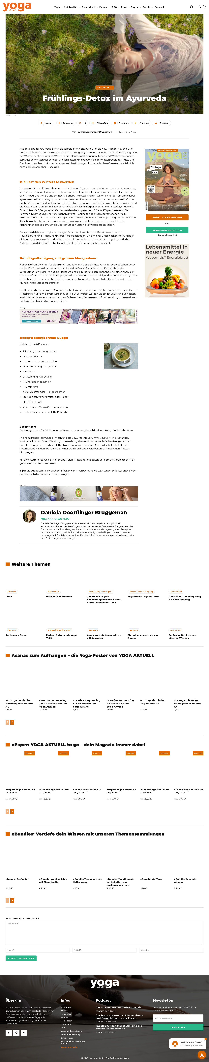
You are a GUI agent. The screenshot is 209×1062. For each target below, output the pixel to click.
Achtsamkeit (176, 592)
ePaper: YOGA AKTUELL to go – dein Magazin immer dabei (78, 744)
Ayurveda (11, 592)
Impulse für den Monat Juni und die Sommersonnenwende (119, 1027)
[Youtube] (24, 1033)
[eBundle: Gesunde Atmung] (188, 857)
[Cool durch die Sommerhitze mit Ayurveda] (104, 618)
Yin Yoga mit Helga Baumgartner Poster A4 (187, 703)
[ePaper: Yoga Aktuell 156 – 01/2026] (121, 768)
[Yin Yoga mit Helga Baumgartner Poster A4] (188, 679)
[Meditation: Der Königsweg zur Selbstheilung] (185, 579)
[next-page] (12, 722)
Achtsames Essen (16, 635)
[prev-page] (7, 722)
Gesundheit (104, 87)
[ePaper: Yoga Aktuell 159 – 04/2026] (20, 768)
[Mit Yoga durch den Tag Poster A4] (155, 679)
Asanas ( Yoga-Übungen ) (100, 592)
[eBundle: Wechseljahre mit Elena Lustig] (54, 857)
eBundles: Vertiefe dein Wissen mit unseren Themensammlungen (88, 834)
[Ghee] (23, 579)
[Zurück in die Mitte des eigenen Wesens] (185, 618)
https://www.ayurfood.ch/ (55, 518)
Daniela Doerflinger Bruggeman (94, 132)
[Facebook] (9, 1033)
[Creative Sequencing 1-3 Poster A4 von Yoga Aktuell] (121, 679)
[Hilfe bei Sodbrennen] (63, 579)
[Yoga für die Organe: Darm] (145, 579)
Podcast (100, 1011)
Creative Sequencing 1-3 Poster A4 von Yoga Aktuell (120, 703)
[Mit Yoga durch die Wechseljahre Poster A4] (20, 679)
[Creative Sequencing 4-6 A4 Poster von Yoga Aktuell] (87, 679)
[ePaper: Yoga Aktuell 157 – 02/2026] (87, 768)
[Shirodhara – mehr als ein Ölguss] (145, 618)
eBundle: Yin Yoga (151, 879)
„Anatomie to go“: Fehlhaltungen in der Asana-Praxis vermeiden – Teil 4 (104, 599)
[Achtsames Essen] (23, 618)
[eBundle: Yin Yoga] (155, 857)
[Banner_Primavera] (79, 316)
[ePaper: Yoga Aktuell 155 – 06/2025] (155, 768)
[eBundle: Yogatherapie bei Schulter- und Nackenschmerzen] (121, 857)
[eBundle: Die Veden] (20, 857)
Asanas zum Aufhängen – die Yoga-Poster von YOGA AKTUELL (83, 655)
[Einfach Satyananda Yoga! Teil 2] (63, 618)
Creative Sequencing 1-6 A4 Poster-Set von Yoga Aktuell (53, 703)
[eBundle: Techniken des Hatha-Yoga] (87, 857)
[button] (191, 7)
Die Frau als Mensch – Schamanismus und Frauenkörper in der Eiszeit (120, 1016)
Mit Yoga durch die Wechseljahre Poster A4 (19, 703)
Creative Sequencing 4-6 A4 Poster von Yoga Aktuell (86, 703)
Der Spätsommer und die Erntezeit (118, 1007)
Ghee (9, 596)
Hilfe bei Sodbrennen (59, 596)
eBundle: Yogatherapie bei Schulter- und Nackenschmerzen (120, 882)
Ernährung (12, 630)
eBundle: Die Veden (17, 879)
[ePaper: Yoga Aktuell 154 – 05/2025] (188, 768)
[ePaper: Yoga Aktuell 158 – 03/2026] (54, 768)
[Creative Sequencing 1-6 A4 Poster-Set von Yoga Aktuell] (54, 679)
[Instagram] (16, 1033)
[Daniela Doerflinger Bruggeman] (29, 524)
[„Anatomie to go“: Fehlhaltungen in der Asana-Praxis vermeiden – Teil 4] (104, 579)
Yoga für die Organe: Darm (143, 596)
